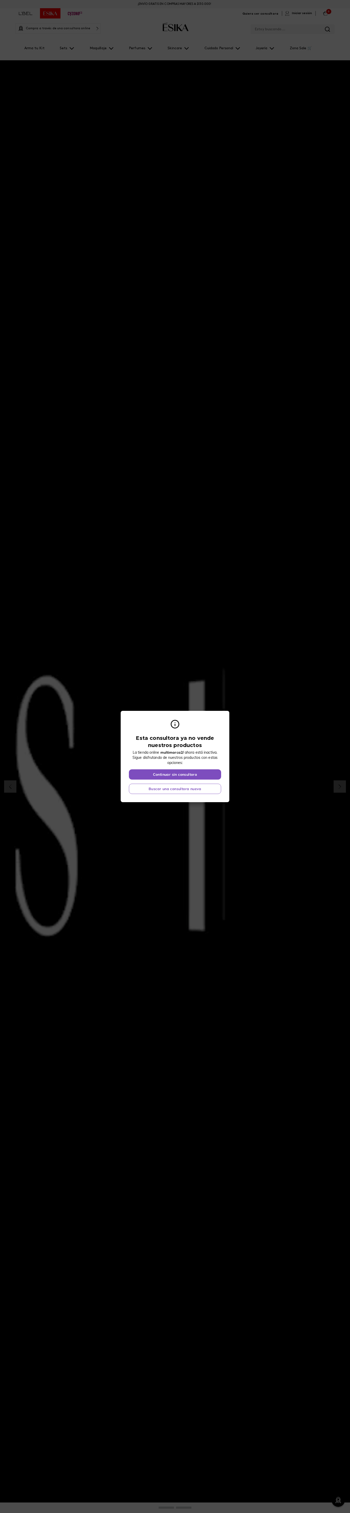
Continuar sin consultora (175, 774)
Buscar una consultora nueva (175, 789)
